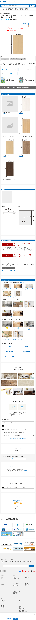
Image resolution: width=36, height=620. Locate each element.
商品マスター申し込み (21, 612)
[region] (18, 616)
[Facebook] (20, 571)
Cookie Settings (9, 618)
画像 (19, 600)
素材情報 (14, 577)
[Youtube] (25, 571)
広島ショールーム (27, 584)
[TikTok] (31, 571)
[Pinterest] (28, 571)
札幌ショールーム (27, 577)
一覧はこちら (21, 282)
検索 (32, 5)
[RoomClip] (34, 571)
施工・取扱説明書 (21, 606)
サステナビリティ (3, 578)
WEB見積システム (15, 593)
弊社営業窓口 (25, 470)
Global (3, 584)
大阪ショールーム (27, 583)
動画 (19, 607)
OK (15, 618)
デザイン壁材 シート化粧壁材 (13, 59)
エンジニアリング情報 (16, 583)
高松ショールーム (27, 585)
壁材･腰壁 (5, 59)
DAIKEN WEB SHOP (15, 585)
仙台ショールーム (27, 578)
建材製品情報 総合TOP (16, 578)
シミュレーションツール (22, 608)
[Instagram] (22, 571)
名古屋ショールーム (27, 582)
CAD (19, 601)
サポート (2, 598)
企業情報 (2, 577)
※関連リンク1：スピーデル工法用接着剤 (8, 270)
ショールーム (26, 575)
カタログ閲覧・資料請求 (4, 601)
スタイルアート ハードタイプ (22, 59)
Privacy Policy (24, 616)
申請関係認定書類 (21, 605)
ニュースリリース (3, 582)
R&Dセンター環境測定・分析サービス (23, 611)
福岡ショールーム (27, 586)
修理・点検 (2, 606)
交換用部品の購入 (3, 605)
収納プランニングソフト (16, 594)
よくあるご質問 (3, 600)
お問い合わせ (3, 607)
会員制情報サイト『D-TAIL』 (16, 591)
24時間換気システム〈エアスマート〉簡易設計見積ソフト (24, 610)
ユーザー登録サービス (16, 592)
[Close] (35, 614)
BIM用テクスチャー (21, 602)
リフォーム (14, 582)
